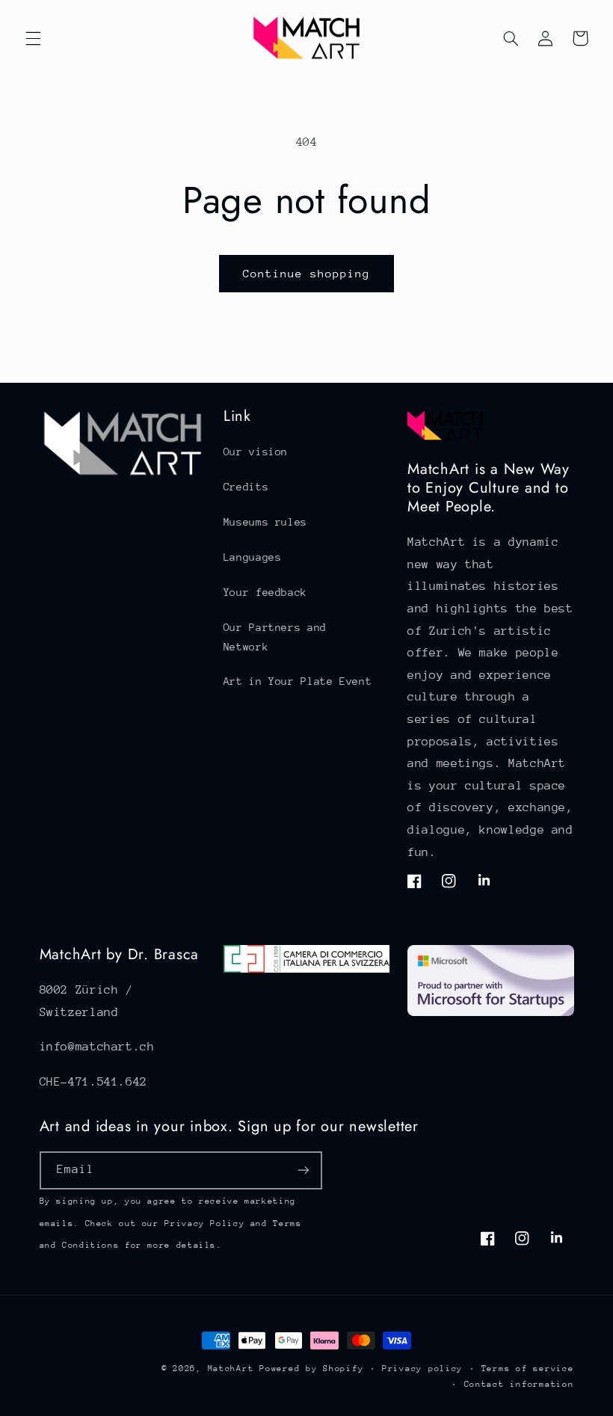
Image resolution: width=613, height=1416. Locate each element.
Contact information (519, 1384)
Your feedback (265, 592)
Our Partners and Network (275, 637)
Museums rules (265, 522)
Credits (246, 487)
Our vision (256, 452)
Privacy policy (422, 1368)
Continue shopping (307, 273)
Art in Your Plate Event (298, 681)
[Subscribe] (303, 1170)
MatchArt (231, 1368)
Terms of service (527, 1368)
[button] (33, 38)
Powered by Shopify (311, 1368)
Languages (253, 557)
